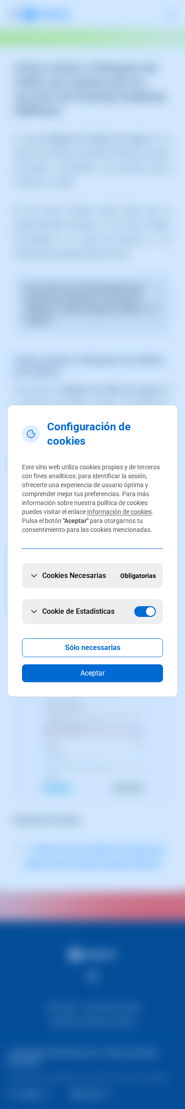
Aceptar (92, 673)
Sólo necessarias (92, 647)
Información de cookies (119, 511)
